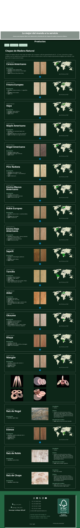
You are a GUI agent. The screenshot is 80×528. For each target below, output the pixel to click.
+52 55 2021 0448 (36, 506)
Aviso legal (32, 524)
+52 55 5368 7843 (36, 503)
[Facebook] (37, 498)
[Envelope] (45, 498)
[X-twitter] (40, 498)
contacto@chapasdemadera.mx (38, 511)
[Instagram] (42, 498)
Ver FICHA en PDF (63, 74)
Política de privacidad (58, 523)
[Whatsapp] (34, 498)
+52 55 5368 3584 (36, 501)
